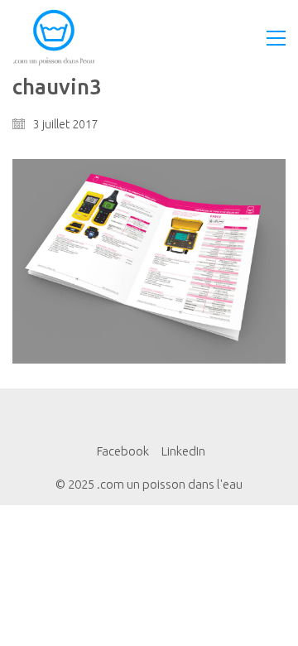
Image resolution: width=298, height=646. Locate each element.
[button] (276, 38)
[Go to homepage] (53, 37)
